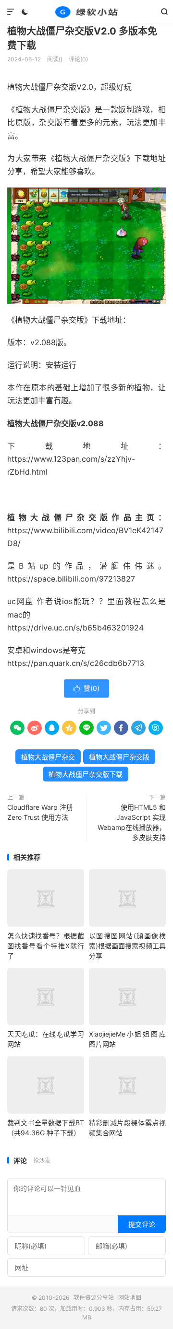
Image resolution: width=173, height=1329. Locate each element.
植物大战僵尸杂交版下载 (86, 774)
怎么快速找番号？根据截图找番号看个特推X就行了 (45, 946)
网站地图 (129, 1297)
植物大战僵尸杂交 (48, 757)
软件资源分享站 (86, 12)
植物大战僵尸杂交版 (119, 757)
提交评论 (141, 1224)
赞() (86, 688)
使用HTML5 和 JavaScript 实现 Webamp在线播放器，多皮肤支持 (132, 822)
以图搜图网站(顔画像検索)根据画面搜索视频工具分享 (127, 946)
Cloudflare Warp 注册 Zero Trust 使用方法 (40, 812)
